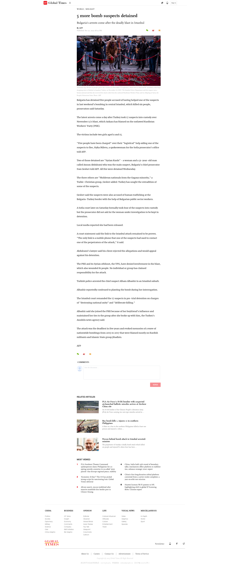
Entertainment (107, 524)
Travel (104, 527)
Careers (97, 554)
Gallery (124, 521)
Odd (46, 529)
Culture (105, 521)
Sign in (173, 3)
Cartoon (86, 535)
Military (47, 524)
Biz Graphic (68, 532)
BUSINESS (68, 511)
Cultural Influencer (109, 516)
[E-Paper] (162, 3)
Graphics (125, 519)
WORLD (80, 9)
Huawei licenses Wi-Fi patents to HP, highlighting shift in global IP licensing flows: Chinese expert (140, 487)
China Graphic (50, 532)
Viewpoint (86, 529)
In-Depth (144, 516)
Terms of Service (142, 554)
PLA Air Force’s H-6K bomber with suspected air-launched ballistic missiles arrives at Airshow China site (124, 404)
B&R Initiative (69, 529)
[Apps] (166, 3)
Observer (86, 519)
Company (67, 527)
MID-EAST (90, 9)
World (143, 519)
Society (47, 519)
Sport (143, 521)
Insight (66, 519)
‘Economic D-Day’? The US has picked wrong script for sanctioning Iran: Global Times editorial (97, 479)
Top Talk (86, 527)
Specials (125, 524)
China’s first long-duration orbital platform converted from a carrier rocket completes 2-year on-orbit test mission (142, 476)
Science (48, 527)
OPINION (87, 511)
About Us (85, 554)
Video (124, 516)
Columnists (87, 532)
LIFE (104, 511)
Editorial (86, 516)
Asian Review (88, 524)
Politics (47, 516)
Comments (68, 524)
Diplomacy (49, 521)
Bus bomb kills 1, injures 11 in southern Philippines (120, 422)
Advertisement (124, 554)
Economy (67, 521)
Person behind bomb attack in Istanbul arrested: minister (124, 440)
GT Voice (67, 516)
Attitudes (105, 519)
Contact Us (109, 554)
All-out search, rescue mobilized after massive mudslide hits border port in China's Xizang (96, 489)
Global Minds (88, 521)
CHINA (48, 511)
